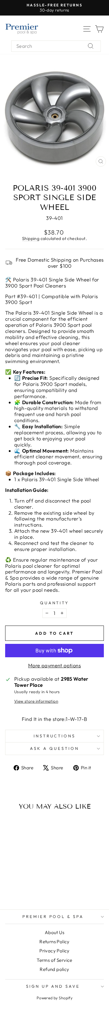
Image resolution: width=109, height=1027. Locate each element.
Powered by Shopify (54, 997)
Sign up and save (53, 986)
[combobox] (56, 46)
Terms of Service (54, 960)
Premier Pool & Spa (53, 916)
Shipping (30, 238)
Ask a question (54, 748)
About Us (54, 932)
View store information (36, 701)
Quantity (54, 603)
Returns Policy (54, 941)
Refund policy (54, 969)
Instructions (55, 735)
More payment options (54, 665)
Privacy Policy (54, 951)
